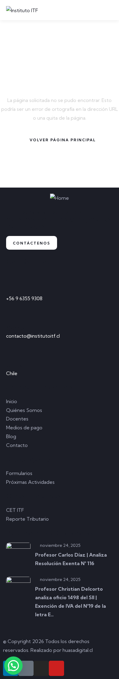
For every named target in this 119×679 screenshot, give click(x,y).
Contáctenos (31, 243)
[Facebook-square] (26, 668)
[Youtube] (56, 668)
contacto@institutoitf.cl (33, 336)
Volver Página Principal (63, 140)
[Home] (59, 198)
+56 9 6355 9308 (24, 298)
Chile (11, 373)
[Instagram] (41, 668)
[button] (13, 665)
